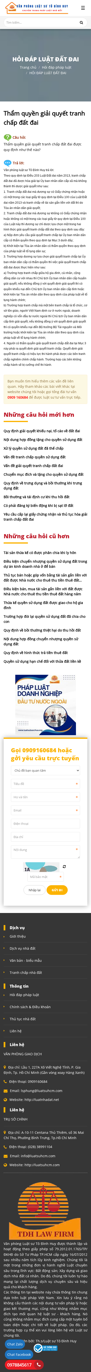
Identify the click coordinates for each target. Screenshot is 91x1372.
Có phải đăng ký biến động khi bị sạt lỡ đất (38, 505)
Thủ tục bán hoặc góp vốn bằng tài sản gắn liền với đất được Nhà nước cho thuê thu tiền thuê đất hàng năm (45, 580)
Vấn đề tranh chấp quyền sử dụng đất (35, 457)
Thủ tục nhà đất (23, 1019)
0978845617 (19, 1365)
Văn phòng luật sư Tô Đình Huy (24, 170)
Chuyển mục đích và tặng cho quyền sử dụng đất (43, 474)
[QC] (45, 704)
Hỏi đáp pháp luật (56, 67)
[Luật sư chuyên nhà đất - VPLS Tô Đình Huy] (36, 8)
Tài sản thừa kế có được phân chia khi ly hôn (40, 552)
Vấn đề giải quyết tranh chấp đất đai (33, 465)
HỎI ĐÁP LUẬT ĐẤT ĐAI (47, 73)
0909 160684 (18, 397)
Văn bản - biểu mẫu (26, 960)
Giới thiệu (18, 936)
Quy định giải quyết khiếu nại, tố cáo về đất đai (42, 431)
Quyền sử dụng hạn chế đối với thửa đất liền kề (42, 661)
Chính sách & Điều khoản (30, 1007)
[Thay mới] (64, 866)
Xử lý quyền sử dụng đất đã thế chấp (34, 448)
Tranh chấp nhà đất (26, 972)
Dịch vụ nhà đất (22, 948)
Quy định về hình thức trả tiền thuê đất (36, 652)
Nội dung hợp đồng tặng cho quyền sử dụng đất (43, 439)
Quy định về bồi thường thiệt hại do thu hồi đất (42, 630)
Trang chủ (28, 67)
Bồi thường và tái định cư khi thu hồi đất (36, 497)
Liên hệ (16, 1031)
